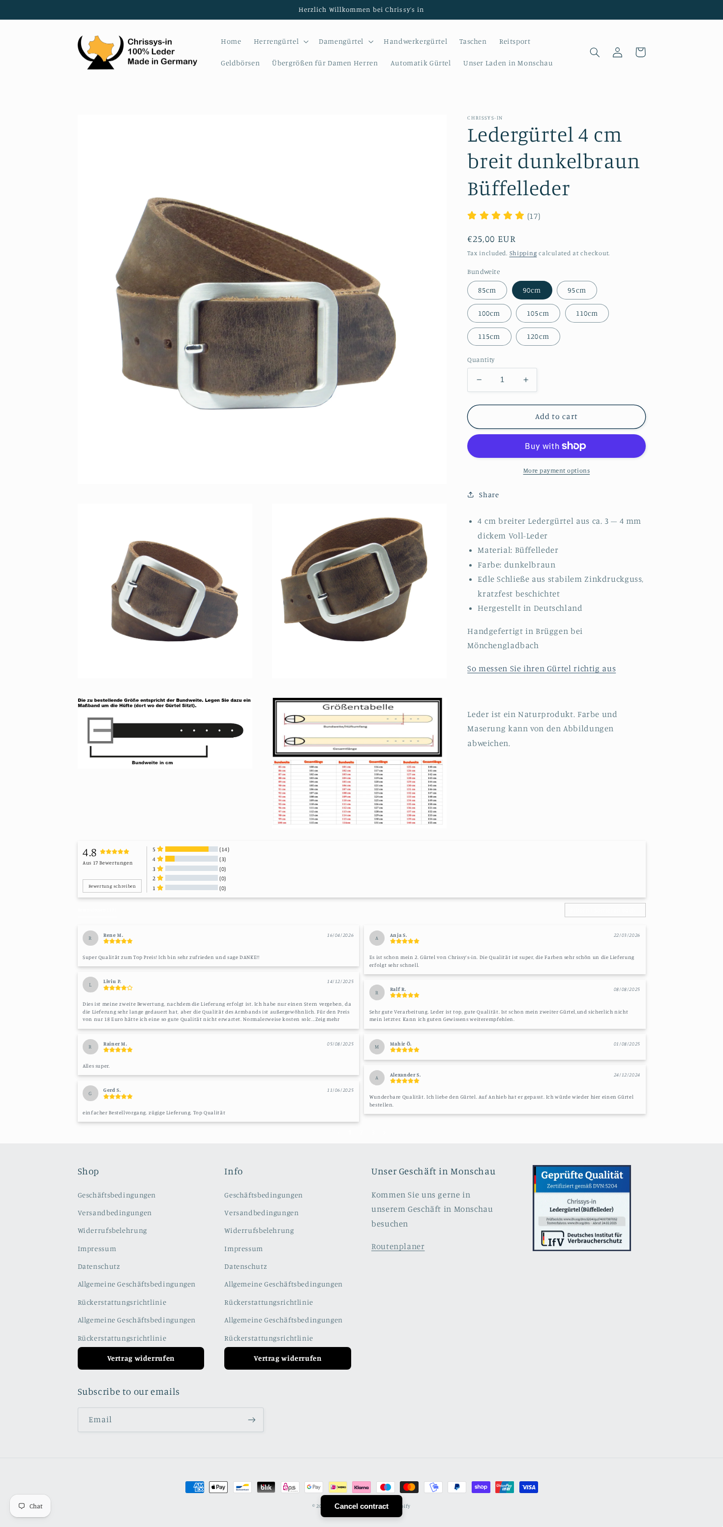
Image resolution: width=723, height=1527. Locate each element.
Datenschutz (99, 1266)
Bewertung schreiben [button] (112, 886)
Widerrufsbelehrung (112, 1230)
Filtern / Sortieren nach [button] (602, 910)
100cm (489, 313)
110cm (587, 313)
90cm (532, 289)
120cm (538, 336)
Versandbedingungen (115, 1212)
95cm (577, 289)
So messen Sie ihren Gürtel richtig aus (541, 668)
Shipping (523, 253)
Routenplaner (398, 1246)
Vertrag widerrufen (141, 1358)
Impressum (97, 1248)
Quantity (480, 359)
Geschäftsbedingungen (117, 1195)
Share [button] (489, 494)
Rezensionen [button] (97, 909)
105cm (538, 313)
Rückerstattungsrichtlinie (122, 1302)
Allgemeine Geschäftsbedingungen (137, 1284)
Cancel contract (361, 1506)
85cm (487, 289)
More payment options (556, 470)
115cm (489, 336)
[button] (280, 41)
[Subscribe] (251, 1419)
